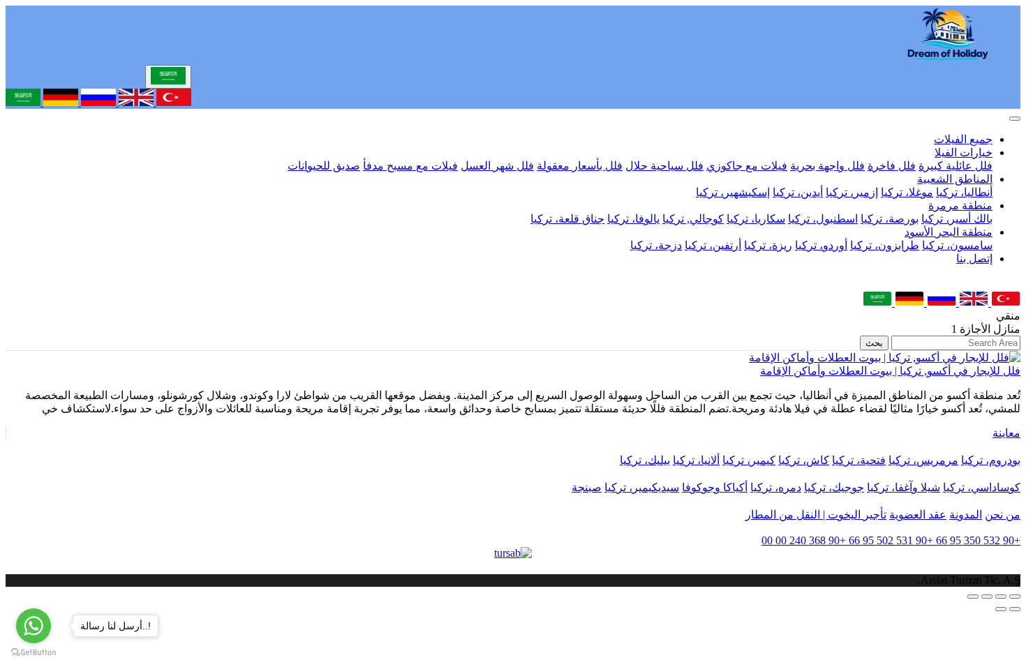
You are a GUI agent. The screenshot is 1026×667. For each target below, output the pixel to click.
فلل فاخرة (892, 166)
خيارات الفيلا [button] (963, 152)
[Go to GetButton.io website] (33, 652)
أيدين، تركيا (798, 192)
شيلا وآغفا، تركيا (903, 487)
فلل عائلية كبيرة (955, 166)
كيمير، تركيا (748, 460)
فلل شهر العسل (497, 166)
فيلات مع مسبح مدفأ (410, 166)
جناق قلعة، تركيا (567, 219)
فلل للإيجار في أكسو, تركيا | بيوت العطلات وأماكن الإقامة (890, 371)
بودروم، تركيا (990, 460)
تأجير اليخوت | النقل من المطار (815, 514)
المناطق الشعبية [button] (954, 179)
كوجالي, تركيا (693, 219)
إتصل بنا (974, 258)
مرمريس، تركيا (923, 460)
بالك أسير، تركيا (956, 219)
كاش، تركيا (803, 460)
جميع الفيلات (963, 139)
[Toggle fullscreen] (986, 596)
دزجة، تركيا (656, 245)
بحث (874, 343)
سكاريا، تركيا (756, 219)
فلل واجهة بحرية (827, 166)
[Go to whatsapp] (33, 625)
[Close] (1014, 119)
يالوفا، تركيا (633, 219)
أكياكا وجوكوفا (715, 487)
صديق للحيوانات (324, 166)
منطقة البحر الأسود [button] (948, 232)
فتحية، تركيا (859, 460)
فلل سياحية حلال (664, 166)
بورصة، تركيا (890, 219)
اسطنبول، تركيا (823, 219)
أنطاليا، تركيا (964, 192)
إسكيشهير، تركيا (733, 192)
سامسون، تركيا (957, 245)
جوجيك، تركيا (834, 487)
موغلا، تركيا (907, 192)
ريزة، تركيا (768, 245)
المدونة (965, 514)
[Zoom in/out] (973, 596)
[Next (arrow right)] (1000, 609)
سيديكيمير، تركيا (641, 487)
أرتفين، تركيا (713, 245)
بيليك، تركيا (645, 460)
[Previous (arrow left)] (1014, 609)
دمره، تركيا (775, 487)
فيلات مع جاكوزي (746, 166)
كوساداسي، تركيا (981, 487)
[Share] (1000, 596)
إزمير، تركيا (852, 192)
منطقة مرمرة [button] (960, 205)
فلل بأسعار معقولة (580, 166)
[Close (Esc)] (1014, 596)
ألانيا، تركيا (696, 460)
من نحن (1002, 514)
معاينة (1006, 433)
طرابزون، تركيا (884, 245)
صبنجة (587, 487)
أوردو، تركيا (821, 245)
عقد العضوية (917, 514)
